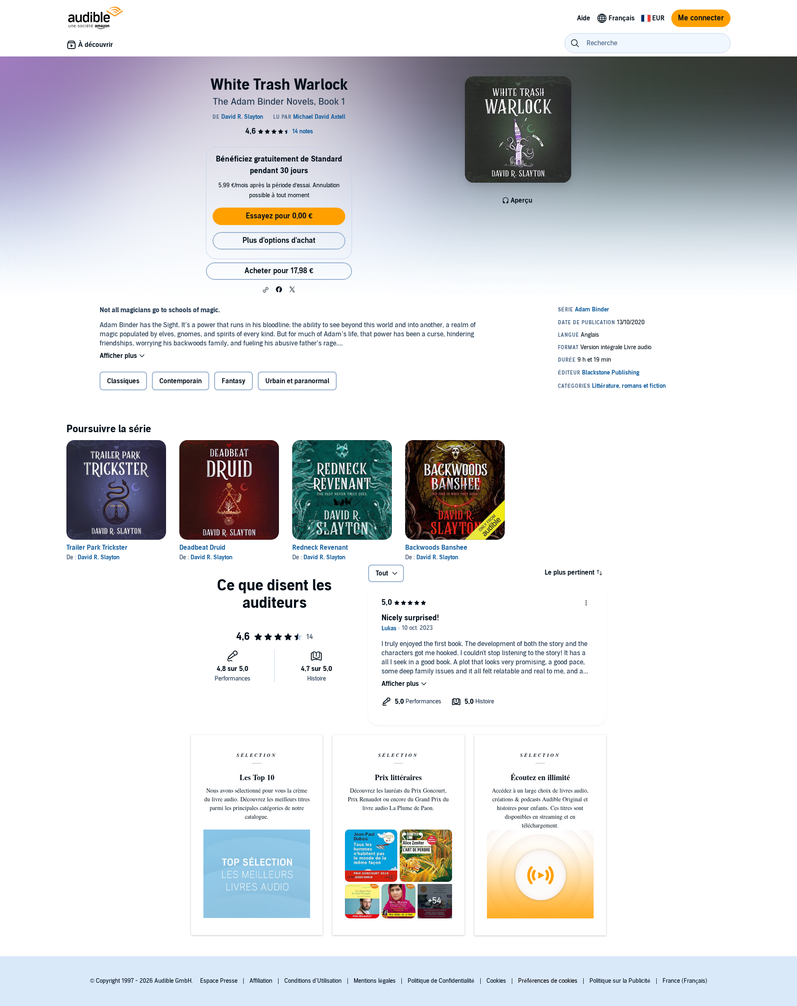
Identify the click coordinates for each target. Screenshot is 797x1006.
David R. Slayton (99, 557)
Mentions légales (375, 980)
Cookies (496, 980)
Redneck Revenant (320, 547)
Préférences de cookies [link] (547, 980)
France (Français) (685, 980)
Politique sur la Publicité (619, 980)
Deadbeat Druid (202, 547)
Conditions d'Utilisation (313, 980)
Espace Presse (218, 980)
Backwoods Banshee (436, 547)
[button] (265, 289)
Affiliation (260, 980)
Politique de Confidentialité (441, 980)
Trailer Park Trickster (96, 547)
